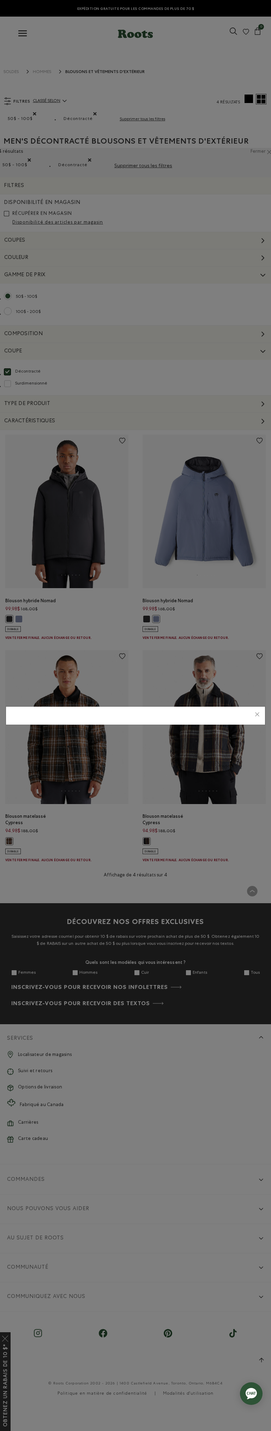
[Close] (257, 716)
